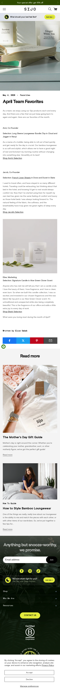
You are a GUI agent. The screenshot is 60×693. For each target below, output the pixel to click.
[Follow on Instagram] (30, 571)
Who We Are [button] (8, 598)
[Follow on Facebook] (21, 571)
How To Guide (9, 503)
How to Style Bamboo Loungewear (27, 508)
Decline (29, 679)
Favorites (25, 95)
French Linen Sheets (21, 177)
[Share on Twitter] (23, 341)
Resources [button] (8, 605)
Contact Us (30, 615)
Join (51, 560)
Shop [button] (5, 591)
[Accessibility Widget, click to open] (3, 346)
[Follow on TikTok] (38, 571)
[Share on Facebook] (9, 341)
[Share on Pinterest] (37, 341)
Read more (7, 455)
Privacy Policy (48, 665)
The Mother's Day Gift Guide (22, 437)
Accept (29, 672)
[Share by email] (50, 341)
